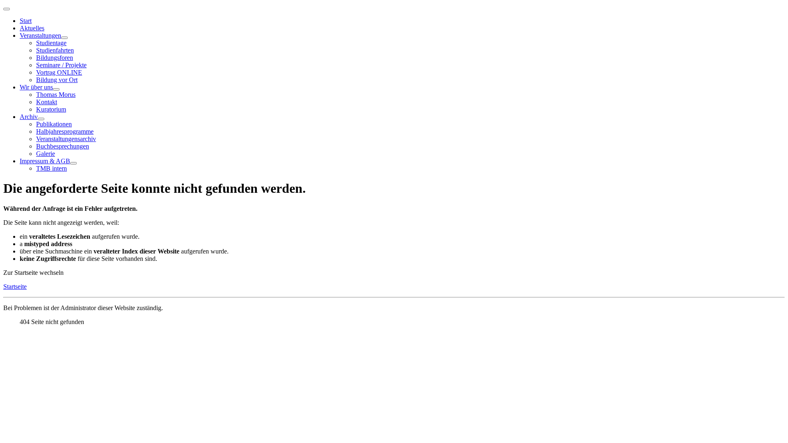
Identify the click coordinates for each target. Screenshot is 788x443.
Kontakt (46, 101)
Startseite (15, 286)
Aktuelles (32, 28)
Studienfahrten (55, 50)
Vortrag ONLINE (59, 72)
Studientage (51, 42)
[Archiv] (41, 119)
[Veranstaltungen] (64, 38)
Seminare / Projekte (61, 65)
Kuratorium (51, 109)
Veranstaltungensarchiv (66, 138)
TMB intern (51, 168)
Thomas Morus (56, 94)
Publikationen (54, 124)
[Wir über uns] (56, 89)
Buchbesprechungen (62, 146)
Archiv (29, 116)
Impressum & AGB (45, 161)
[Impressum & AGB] (73, 163)
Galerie (45, 153)
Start (26, 20)
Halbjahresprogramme (65, 131)
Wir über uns (36, 87)
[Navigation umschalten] (6, 9)
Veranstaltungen (40, 35)
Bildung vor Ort (57, 79)
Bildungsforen (54, 57)
